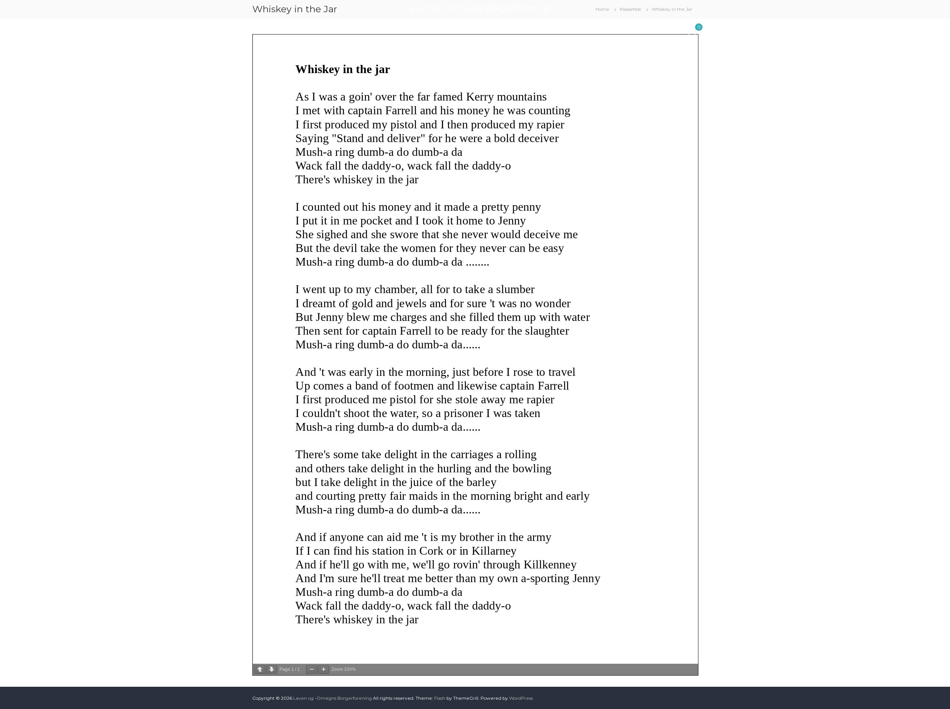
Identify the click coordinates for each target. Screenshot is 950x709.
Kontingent (438, 29)
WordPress (521, 698)
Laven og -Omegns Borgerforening (477, 8)
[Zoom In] (323, 669)
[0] (692, 30)
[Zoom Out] (311, 669)
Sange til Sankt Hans (613, 29)
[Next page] (271, 669)
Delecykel (531, 29)
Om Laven (393, 29)
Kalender (263, 29)
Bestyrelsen (348, 29)
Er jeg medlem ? (485, 29)
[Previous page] (259, 669)
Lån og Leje (301, 29)
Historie (565, 29)
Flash (439, 698)
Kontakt (661, 29)
